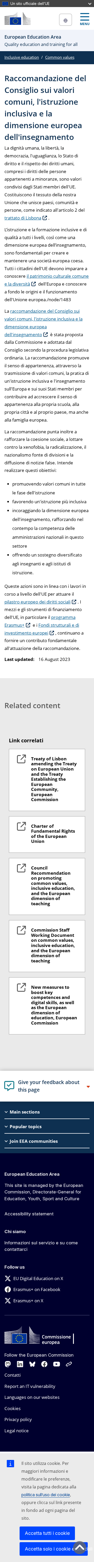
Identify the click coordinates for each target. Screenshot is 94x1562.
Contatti (12, 1375)
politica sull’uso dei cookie (45, 1494)
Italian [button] (65, 20)
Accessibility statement (29, 1213)
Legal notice (16, 1431)
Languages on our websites (32, 1397)
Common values (59, 57)
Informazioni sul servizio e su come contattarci (41, 1246)
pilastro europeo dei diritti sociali (37, 602)
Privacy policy (18, 1419)
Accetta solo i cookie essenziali (56, 1549)
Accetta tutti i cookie (47, 1533)
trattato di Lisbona (22, 218)
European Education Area (32, 1174)
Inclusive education (21, 57)
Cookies (12, 1408)
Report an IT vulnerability (29, 1386)
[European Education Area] (17, 18)
